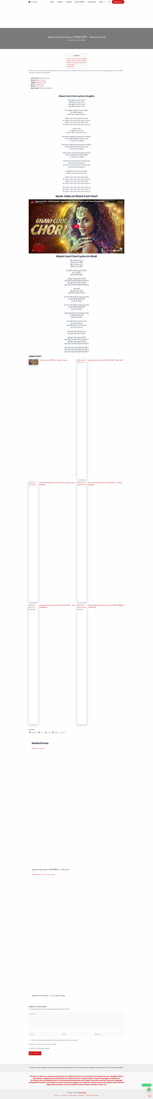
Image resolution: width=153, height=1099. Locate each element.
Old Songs (92, 2)
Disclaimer (81, 1095)
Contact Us (64, 1095)
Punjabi (69, 2)
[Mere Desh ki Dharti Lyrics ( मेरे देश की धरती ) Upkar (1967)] (82, 419)
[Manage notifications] (149, 1096)
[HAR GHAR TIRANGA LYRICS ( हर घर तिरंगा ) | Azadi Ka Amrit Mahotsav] (33, 542)
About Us (57, 1095)
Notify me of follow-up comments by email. (43, 1044)
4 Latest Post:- (71, 64)
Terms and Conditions (92, 1095)
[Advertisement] (76, 16)
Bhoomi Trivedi (41, 82)
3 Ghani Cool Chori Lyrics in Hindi (76, 62)
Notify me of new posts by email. (40, 1048)
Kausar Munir (39, 84)
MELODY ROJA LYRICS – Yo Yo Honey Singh (48, 996)
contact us (47, 1078)
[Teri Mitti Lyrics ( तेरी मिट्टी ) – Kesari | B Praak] (33, 362)
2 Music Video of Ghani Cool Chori (76, 61)
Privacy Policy (73, 1095)
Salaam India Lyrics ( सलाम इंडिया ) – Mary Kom (50, 870)
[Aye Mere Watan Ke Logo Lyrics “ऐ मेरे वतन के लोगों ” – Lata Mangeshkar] (33, 664)
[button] (104, 2)
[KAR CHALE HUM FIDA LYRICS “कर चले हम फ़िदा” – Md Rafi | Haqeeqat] (82, 542)
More (101, 2)
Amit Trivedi (39, 86)
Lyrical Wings (81, 1093)
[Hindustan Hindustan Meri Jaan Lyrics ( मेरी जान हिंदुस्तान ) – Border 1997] (82, 664)
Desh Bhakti (79, 2)
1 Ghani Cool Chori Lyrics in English (76, 59)
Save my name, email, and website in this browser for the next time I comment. (54, 1040)
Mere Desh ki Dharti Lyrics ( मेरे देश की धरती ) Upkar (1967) (105, 360)
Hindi (52, 2)
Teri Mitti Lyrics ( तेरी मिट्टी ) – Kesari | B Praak (53, 360)
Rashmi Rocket (40, 80)
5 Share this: (70, 66)
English (60, 2)
